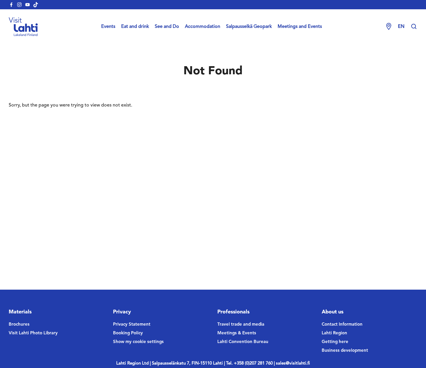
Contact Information (342, 324)
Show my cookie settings (138, 342)
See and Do (167, 26)
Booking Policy (128, 333)
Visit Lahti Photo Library (33, 333)
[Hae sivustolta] (413, 26)
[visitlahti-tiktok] (35, 4)
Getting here (335, 342)
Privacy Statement (131, 324)
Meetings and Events (300, 26)
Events (108, 26)
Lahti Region (334, 333)
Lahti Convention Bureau (242, 342)
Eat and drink (135, 26)
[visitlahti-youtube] (27, 4)
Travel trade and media (240, 324)
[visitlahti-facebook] (11, 4)
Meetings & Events (236, 333)
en (401, 26)
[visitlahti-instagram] (19, 4)
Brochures (19, 324)
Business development (345, 351)
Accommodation (202, 26)
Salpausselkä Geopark (249, 26)
